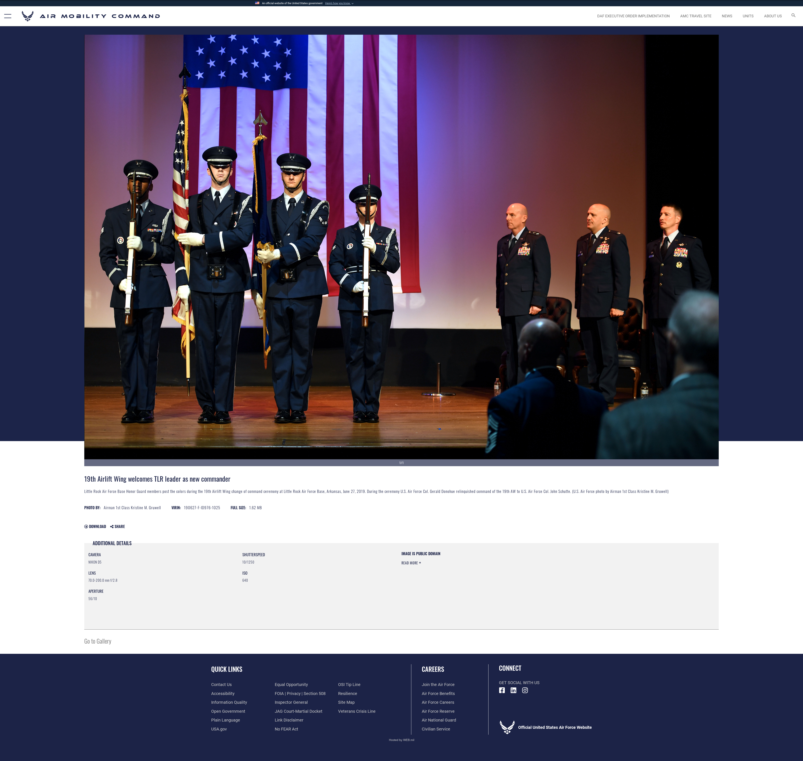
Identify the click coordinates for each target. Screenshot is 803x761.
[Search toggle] (793, 16)
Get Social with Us (519, 682)
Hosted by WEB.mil (401, 740)
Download (97, 526)
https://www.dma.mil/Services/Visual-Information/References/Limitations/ (534, 578)
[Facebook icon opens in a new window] (502, 690)
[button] (339, 3)
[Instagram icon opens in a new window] (525, 690)
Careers (433, 669)
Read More (410, 562)
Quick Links (226, 669)
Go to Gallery (97, 640)
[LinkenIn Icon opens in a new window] (513, 690)
